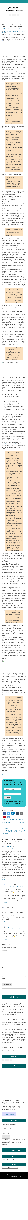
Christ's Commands (6, 821)
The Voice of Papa (16, 822)
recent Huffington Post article (10, 444)
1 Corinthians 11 (13, 819)
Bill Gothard (20, 819)
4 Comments (21, 28)
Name (4, 968)
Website (4, 978)
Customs (17, 821)
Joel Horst (14, 7)
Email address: (7, 787)
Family (4, 819)
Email (4, 973)
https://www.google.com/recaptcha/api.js (11, 1203)
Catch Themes (18, 1176)
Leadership (4, 822)
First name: (6, 792)
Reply (3, 879)
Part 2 (3, 774)
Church (12, 821)
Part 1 (20, 773)
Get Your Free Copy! (9, 1114)
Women (22, 822)
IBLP (7, 819)
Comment (5, 950)
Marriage (10, 822)
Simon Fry (9, 846)
